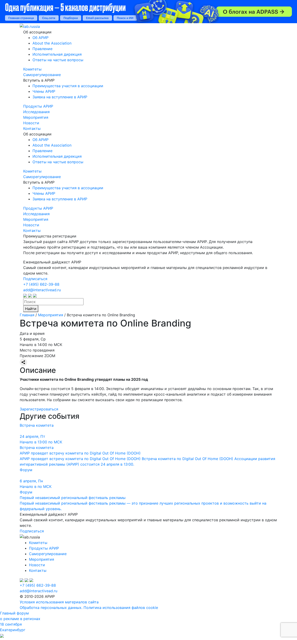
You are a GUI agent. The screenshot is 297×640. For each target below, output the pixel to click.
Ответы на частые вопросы (57, 60)
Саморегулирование (42, 74)
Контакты (32, 128)
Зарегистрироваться (39, 409)
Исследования (36, 111)
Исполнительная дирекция (57, 54)
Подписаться (35, 278)
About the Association (51, 43)
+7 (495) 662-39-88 (41, 284)
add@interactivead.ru (42, 290)
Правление (42, 48)
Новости (31, 123)
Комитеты (32, 69)
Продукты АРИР (38, 106)
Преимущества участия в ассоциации (67, 85)
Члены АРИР (43, 91)
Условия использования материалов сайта (59, 602)
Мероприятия (35, 117)
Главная (27, 315)
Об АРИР (40, 37)
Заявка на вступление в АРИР (59, 97)
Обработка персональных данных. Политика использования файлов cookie (89, 607)
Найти (30, 308)
